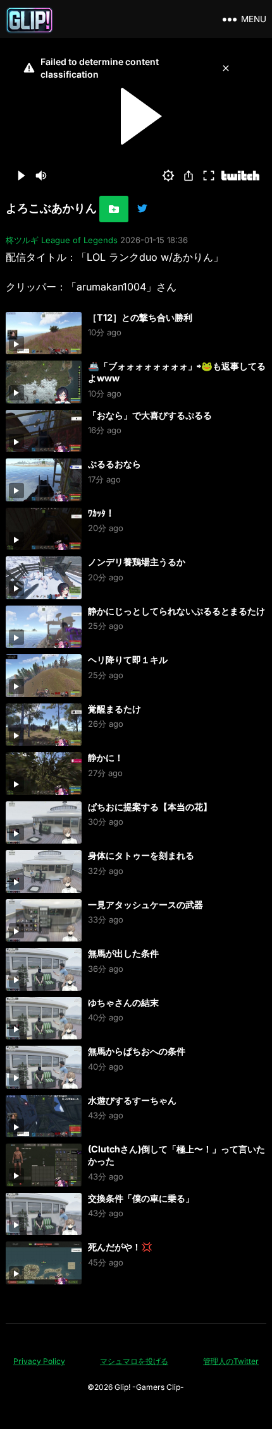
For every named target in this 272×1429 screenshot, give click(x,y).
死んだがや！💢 (120, 1246)
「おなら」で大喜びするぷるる (150, 415)
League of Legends (79, 240)
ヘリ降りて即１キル (128, 659)
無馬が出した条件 (123, 953)
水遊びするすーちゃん (132, 1100)
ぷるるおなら (114, 463)
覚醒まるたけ (114, 708)
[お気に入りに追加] (113, 209)
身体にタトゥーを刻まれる (141, 855)
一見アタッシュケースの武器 (145, 904)
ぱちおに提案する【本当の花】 (150, 806)
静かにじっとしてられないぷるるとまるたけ (176, 611)
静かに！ (105, 757)
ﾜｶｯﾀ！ (101, 513)
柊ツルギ (22, 240)
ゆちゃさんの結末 (123, 1002)
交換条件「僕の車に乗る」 (141, 1198)
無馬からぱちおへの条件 (136, 1051)
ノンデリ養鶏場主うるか (136, 561)
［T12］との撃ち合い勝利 (140, 317)
